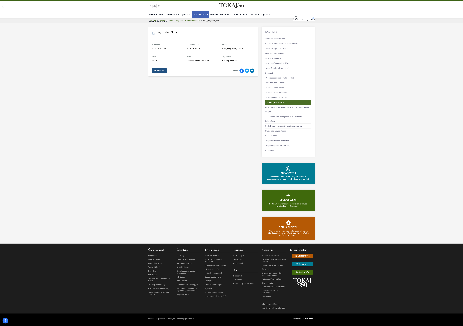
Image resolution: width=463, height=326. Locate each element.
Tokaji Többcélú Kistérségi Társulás (158, 293)
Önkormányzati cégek (213, 285)
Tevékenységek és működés (276, 48)
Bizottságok (152, 275)
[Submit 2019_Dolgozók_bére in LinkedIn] (252, 71)
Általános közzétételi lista (275, 39)
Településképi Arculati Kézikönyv (278, 146)
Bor (244, 14)
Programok (214, 14)
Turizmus (236, 14)
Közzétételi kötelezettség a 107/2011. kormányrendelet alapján (287, 109)
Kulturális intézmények (213, 273)
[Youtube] (154, 6)
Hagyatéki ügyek (183, 294)
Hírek (161, 14)
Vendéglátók (238, 259)
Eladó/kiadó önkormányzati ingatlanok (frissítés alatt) (187, 290)
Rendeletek (152, 271)
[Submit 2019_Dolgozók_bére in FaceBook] (241, 71)
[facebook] (150, 6)
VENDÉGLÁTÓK (288, 200)
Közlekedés (270, 151)
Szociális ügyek (183, 267)
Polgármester (153, 256)
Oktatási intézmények (213, 269)
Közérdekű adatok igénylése (277, 63)
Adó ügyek (181, 277)
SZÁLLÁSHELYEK (288, 227)
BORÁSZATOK (288, 173)
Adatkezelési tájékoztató (271, 304)
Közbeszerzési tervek (275, 88)
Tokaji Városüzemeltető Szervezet (214, 260)
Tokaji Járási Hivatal (212, 256)
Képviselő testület (155, 263)
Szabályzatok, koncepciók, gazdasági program (283, 126)
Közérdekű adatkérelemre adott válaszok (281, 44)
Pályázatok (254, 14)
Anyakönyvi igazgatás (185, 263)
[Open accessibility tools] (5, 320)
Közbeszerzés (271, 136)
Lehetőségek (238, 263)
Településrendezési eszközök (277, 141)
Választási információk (157, 21)
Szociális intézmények (213, 277)
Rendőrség (209, 281)
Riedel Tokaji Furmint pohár (243, 284)
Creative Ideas (307, 319)
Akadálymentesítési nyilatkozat (273, 308)
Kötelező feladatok (273, 58)
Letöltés (160, 71)
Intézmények (224, 14)
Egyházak (209, 288)
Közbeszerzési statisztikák (276, 93)
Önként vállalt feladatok (275, 53)
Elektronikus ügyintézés (186, 259)
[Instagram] (159, 6)
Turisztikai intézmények (214, 292)
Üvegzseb (269, 73)
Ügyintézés (185, 14)
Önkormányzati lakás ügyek (187, 285)
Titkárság (180, 256)
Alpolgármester (154, 259)
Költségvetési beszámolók (276, 98)
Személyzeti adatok (275, 102)
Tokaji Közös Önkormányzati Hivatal (159, 280)
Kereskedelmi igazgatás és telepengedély (187, 272)
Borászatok (237, 276)
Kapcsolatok (266, 14)
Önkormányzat (172, 14)
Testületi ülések (154, 267)
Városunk (152, 14)
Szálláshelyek (238, 256)
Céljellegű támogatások (275, 83)
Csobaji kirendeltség (157, 285)
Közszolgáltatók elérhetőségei (216, 296)
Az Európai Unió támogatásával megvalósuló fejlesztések (283, 119)
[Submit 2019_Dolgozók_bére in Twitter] (247, 71)
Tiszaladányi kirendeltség (159, 288)
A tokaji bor (237, 280)
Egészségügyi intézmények (215, 265)
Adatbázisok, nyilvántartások (277, 68)
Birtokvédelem (182, 281)
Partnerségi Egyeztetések (275, 131)
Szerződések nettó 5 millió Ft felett (280, 78)
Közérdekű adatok (199, 14)
